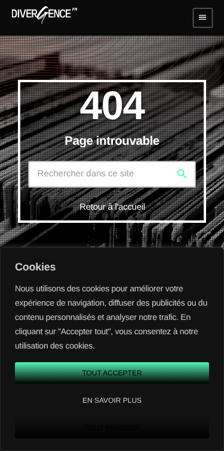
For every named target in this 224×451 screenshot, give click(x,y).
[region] (112, 349)
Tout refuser (112, 428)
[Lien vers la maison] (44, 18)
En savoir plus (112, 400)
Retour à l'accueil (112, 207)
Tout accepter (112, 373)
